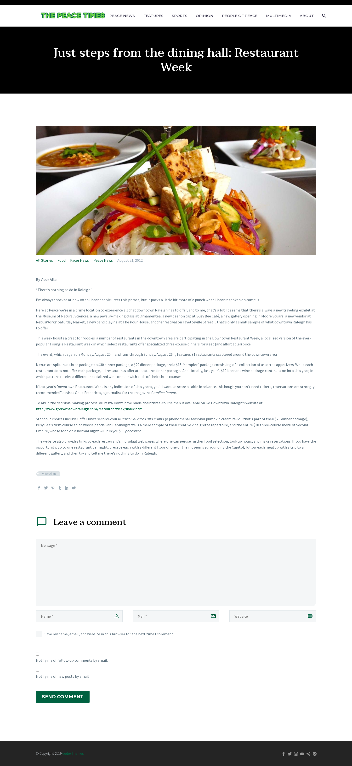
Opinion (204, 15)
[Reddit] (74, 488)
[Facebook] (39, 488)
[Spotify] (315, 754)
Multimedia (278, 15)
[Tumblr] (60, 488)
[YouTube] (302, 754)
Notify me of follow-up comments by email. (72, 660)
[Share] (308, 754)
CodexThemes (73, 753)
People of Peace (239, 15)
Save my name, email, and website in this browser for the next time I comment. (109, 634)
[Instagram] (296, 754)
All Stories (44, 260)
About (307, 15)
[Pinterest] (53, 488)
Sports (179, 15)
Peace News (122, 15)
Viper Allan (49, 474)
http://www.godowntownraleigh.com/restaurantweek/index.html (90, 408)
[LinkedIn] (67, 488)
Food (61, 260)
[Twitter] (46, 488)
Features (153, 15)
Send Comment (63, 696)
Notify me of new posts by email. (63, 676)
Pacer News (79, 260)
